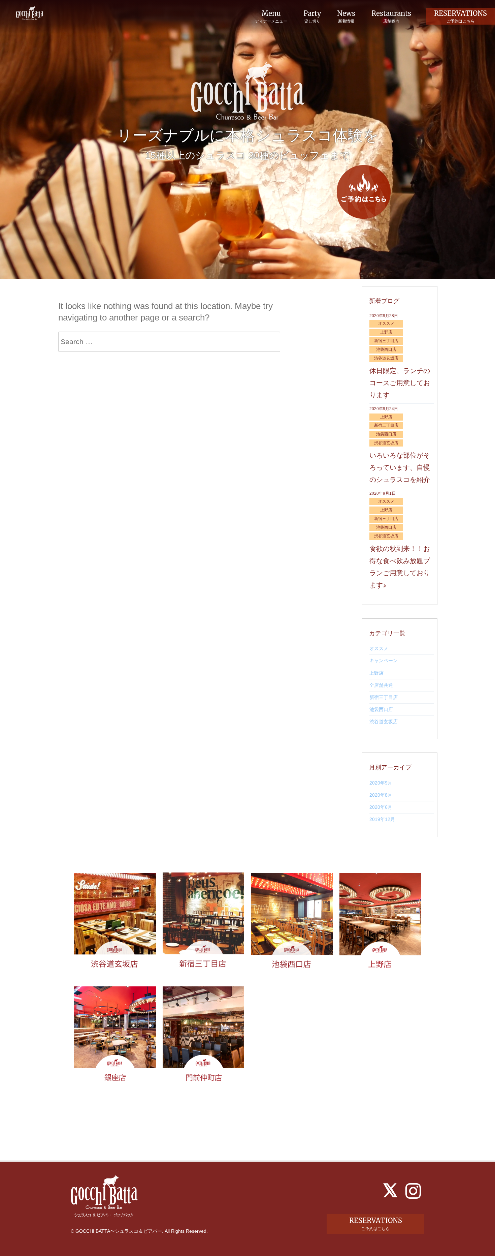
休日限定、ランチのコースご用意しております (399, 383)
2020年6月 (380, 807)
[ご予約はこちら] (364, 192)
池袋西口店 (381, 709)
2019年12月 (382, 819)
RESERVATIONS (460, 16)
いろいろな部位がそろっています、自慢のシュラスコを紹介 (399, 467)
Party (312, 17)
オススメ (378, 648)
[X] (390, 1190)
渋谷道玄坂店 (383, 721)
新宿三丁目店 (383, 697)
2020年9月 (380, 783)
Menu (271, 17)
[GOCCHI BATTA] (29, 12)
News (346, 17)
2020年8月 (380, 795)
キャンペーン (383, 660)
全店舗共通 (381, 685)
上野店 (376, 673)
